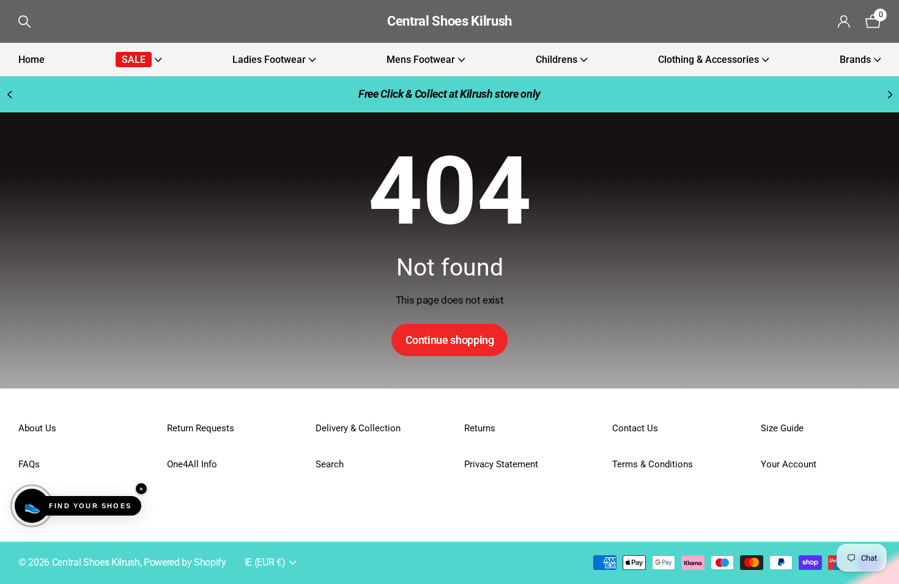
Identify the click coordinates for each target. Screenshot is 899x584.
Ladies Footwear (269, 59)
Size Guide (782, 428)
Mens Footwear (421, 59)
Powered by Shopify (185, 562)
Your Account (788, 464)
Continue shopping (449, 340)
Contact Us (635, 428)
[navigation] (9, 94)
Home (31, 59)
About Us (37, 428)
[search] (24, 21)
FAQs (29, 464)
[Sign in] (844, 21)
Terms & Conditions (652, 464)
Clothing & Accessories (708, 59)
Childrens (556, 59)
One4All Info (192, 464)
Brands (855, 59)
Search (330, 464)
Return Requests (200, 428)
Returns (479, 428)
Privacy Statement (501, 464)
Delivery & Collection (358, 428)
